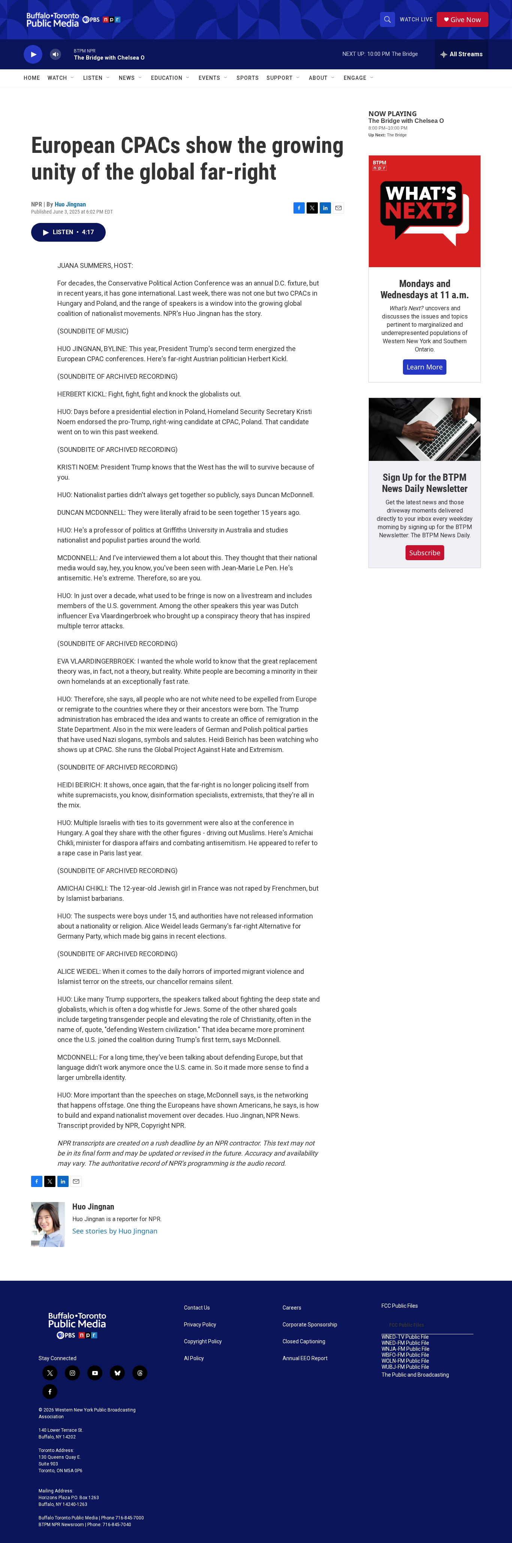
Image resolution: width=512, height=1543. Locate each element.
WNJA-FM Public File (406, 1349)
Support (279, 78)
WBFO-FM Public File (405, 1355)
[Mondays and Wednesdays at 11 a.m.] (425, 211)
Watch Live (416, 19)
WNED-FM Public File (405, 1343)
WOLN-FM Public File (405, 1361)
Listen (93, 78)
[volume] (55, 54)
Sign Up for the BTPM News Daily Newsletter (425, 483)
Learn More (425, 366)
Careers (292, 1308)
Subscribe (424, 552)
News (127, 78)
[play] (33, 54)
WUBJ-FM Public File (405, 1367)
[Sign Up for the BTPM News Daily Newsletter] (425, 429)
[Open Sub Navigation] (73, 78)
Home (32, 78)
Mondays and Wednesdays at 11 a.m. (424, 289)
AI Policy (194, 1358)
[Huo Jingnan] (48, 1224)
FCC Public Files (400, 1306)
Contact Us (197, 1308)
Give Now (466, 20)
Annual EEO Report (305, 1358)
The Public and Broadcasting (415, 1375)
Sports (248, 78)
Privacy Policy (200, 1325)
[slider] (67, 54)
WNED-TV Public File (405, 1337)
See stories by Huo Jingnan (114, 1230)
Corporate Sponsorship (310, 1325)
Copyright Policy (203, 1341)
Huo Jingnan (70, 204)
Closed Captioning (304, 1341)
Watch (57, 78)
